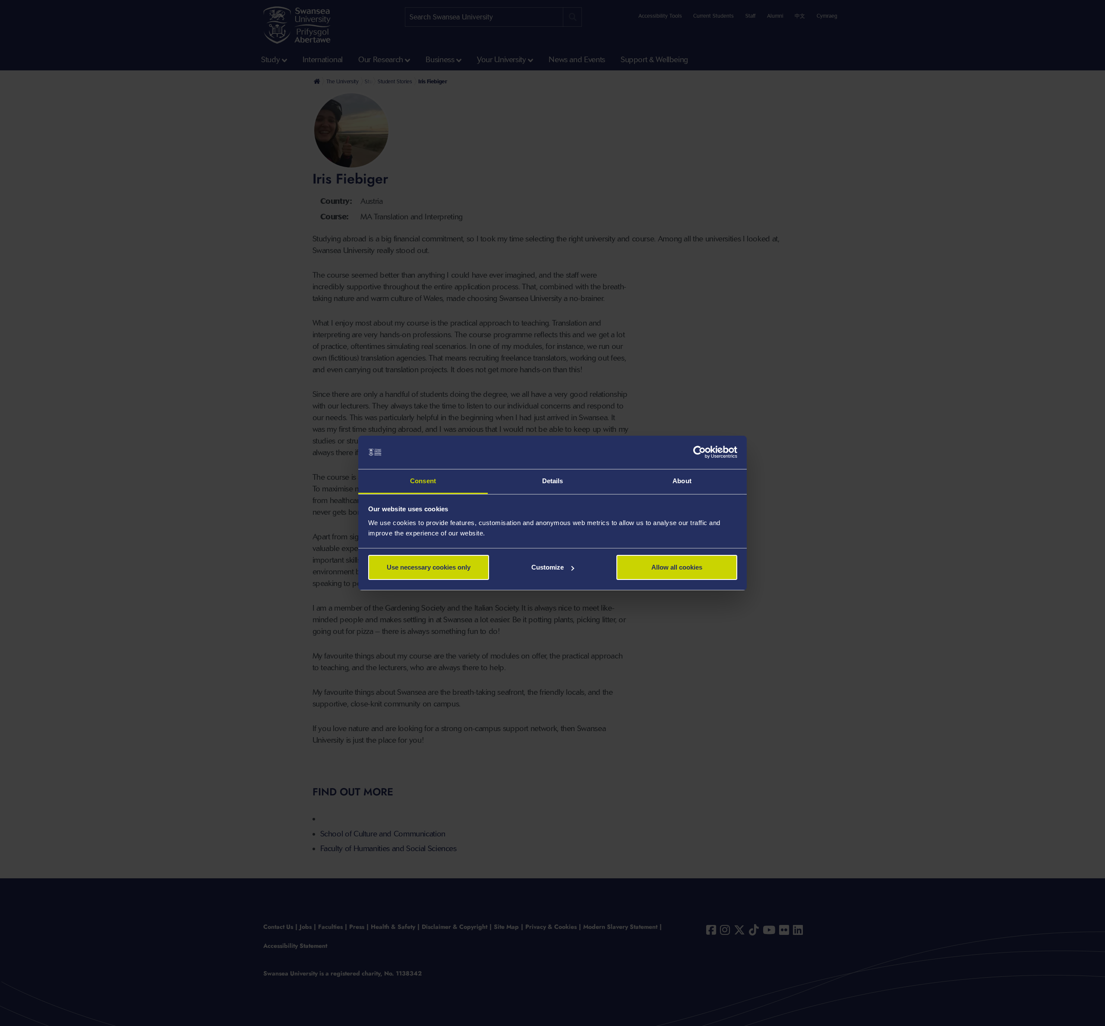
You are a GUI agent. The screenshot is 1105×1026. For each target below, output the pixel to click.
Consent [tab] (423, 480)
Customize (547, 567)
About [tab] (681, 480)
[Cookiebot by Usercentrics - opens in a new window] (699, 452)
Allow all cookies (676, 567)
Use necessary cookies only (428, 567)
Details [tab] (552, 480)
